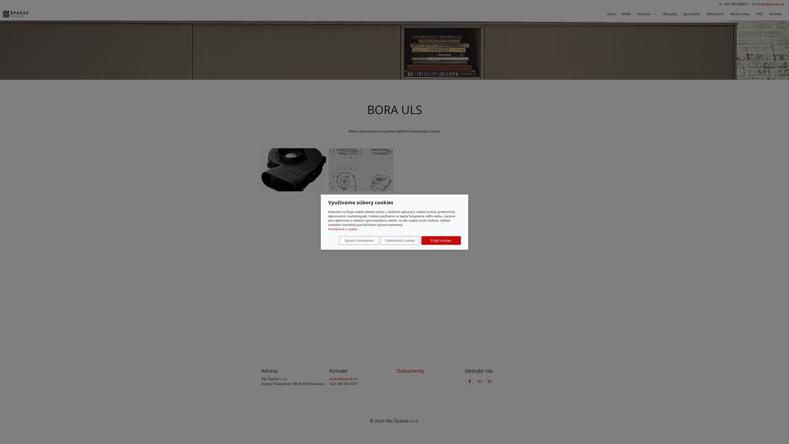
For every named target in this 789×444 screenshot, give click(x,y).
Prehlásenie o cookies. (343, 229)
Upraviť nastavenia (359, 240)
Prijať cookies (441, 240)
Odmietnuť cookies (400, 240)
